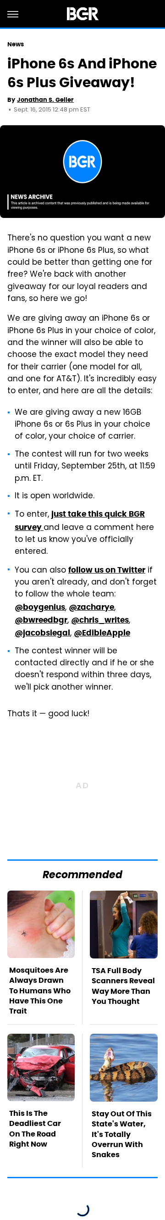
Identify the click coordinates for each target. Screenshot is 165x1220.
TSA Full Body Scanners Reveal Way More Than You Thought (123, 986)
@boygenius (40, 607)
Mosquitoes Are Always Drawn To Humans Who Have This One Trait (40, 990)
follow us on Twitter (106, 570)
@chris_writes (100, 620)
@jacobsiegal (42, 633)
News (15, 44)
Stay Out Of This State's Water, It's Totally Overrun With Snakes (122, 1134)
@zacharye (91, 607)
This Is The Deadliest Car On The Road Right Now (35, 1129)
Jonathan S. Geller (45, 100)
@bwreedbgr (41, 620)
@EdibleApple (102, 633)
